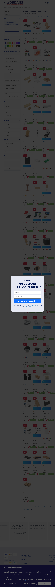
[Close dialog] (42, 277)
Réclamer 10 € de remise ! (27, 301)
